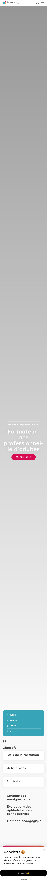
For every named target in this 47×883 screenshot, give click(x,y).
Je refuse (23, 880)
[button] (42, 3)
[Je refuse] (44, 850)
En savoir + (30, 864)
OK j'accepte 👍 (23, 873)
